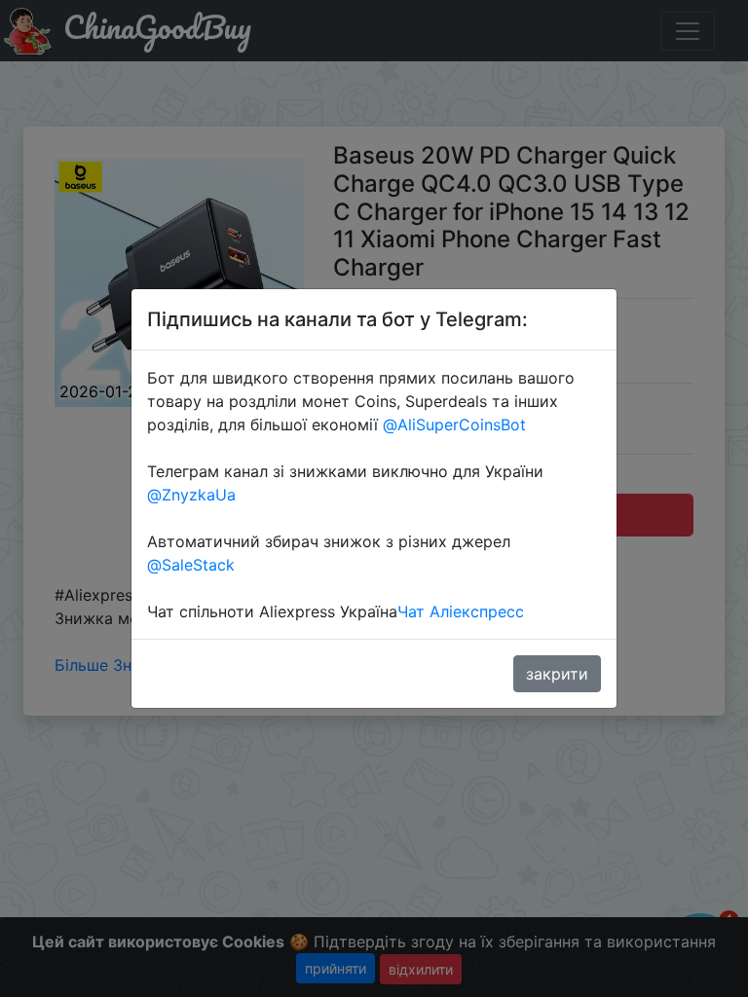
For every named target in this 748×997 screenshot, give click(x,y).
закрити (557, 673)
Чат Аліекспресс (460, 611)
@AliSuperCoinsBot (454, 424)
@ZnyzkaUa (191, 494)
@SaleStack (191, 564)
